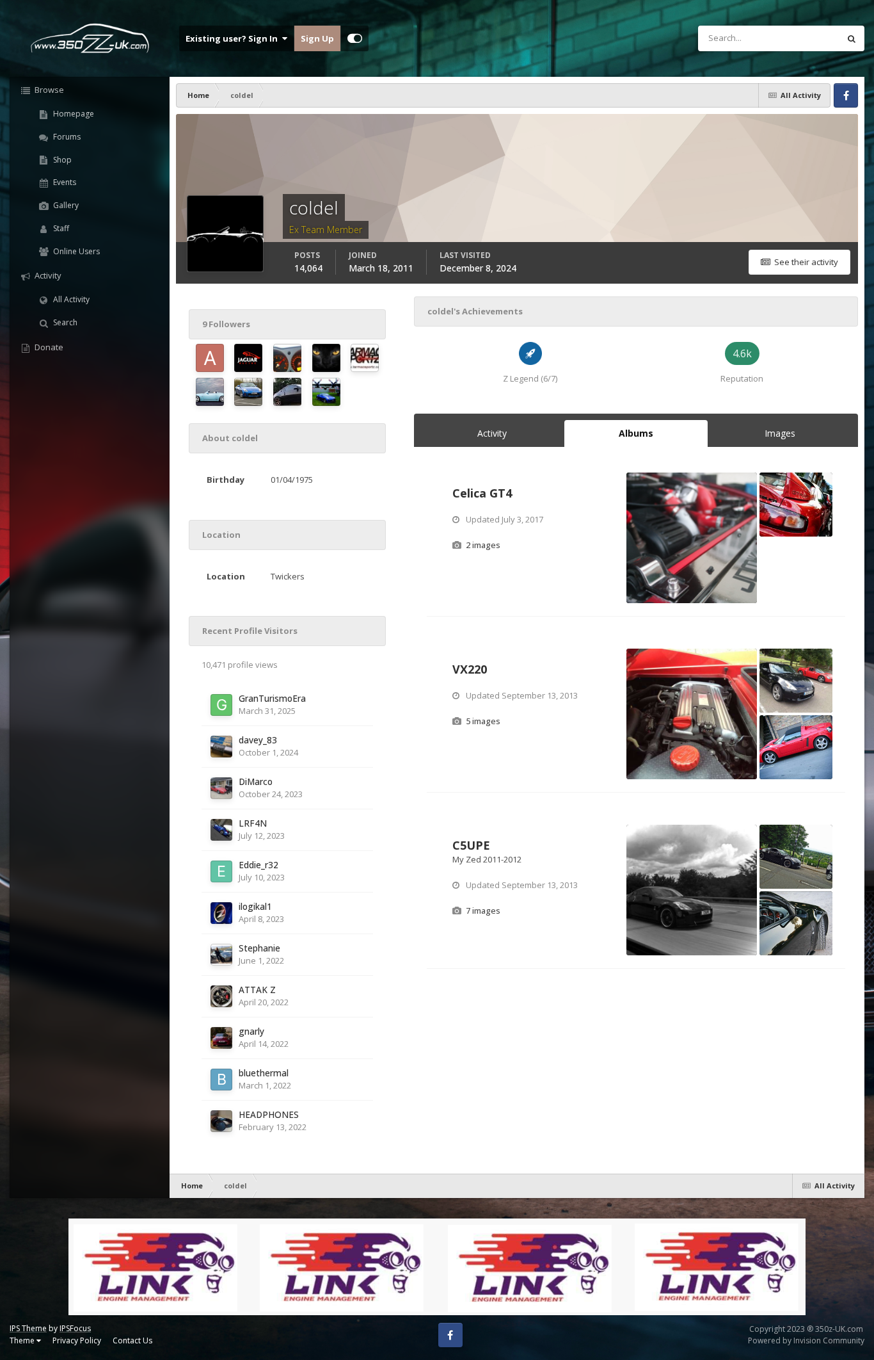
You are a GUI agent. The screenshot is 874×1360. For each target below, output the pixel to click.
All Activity (70, 299)
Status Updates (794, 38)
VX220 (469, 669)
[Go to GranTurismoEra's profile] (221, 705)
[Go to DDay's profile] (326, 392)
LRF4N (253, 823)
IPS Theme (28, 1328)
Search (64, 322)
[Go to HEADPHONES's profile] (221, 1121)
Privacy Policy (76, 1340)
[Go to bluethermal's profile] (221, 1079)
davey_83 (258, 740)
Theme (23, 1340)
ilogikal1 (255, 906)
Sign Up (317, 38)
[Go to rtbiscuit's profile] (248, 358)
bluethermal (264, 1073)
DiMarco (256, 781)
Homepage (72, 113)
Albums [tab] (636, 433)
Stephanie (259, 948)
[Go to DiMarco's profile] (221, 788)
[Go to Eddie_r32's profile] (221, 871)
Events (63, 182)
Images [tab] (780, 433)
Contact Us (132, 1340)
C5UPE (471, 845)
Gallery (65, 205)
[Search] (851, 38)
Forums (66, 136)
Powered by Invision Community (806, 1340)
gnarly (251, 1031)
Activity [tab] (492, 433)
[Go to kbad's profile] (287, 392)
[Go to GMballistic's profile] (287, 358)
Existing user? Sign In (234, 38)
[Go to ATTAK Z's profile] (221, 996)
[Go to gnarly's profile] (221, 1038)
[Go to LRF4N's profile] (221, 830)
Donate (48, 347)
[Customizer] (355, 38)
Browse (48, 89)
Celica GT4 (482, 493)
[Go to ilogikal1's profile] (221, 913)
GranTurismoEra (272, 698)
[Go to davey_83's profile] (221, 746)
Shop (61, 159)
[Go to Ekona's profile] (248, 392)
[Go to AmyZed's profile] (210, 392)
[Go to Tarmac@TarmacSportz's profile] (365, 358)
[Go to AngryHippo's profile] (210, 358)
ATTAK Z (257, 990)
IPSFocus (75, 1328)
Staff (60, 228)
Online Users (75, 251)
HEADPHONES (269, 1114)
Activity (47, 275)
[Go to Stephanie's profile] (221, 955)
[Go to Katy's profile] (326, 358)
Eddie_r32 (258, 865)
